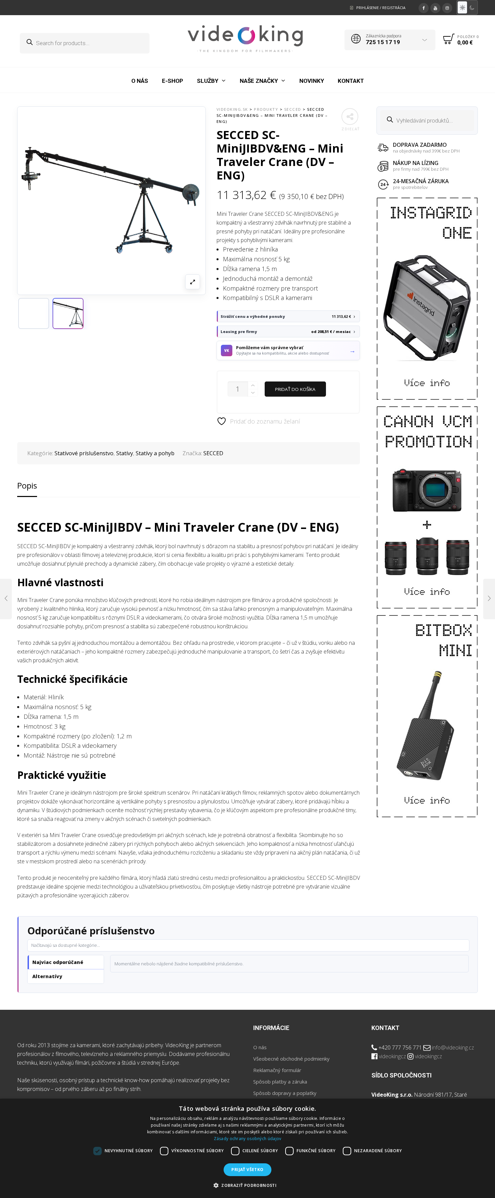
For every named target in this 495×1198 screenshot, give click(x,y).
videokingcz (392, 1056)
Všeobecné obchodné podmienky (291, 1058)
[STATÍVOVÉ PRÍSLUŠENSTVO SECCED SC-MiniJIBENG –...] (489, 599)
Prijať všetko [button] (247, 1169)
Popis (27, 485)
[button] (68, 313)
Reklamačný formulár (277, 1070)
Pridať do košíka (295, 389)
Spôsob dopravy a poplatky (285, 1093)
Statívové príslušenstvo (84, 453)
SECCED (213, 453)
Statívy (124, 453)
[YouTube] (435, 7)
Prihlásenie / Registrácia (380, 7)
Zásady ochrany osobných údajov (248, 1138)
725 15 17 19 (383, 42)
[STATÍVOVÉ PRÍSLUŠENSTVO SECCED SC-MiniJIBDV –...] (6, 599)
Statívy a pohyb (155, 453)
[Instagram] (447, 7)
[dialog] (247, 1148)
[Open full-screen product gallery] (192, 281)
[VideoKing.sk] (245, 38)
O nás (260, 1047)
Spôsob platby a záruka (280, 1081)
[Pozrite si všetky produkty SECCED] (33, 313)
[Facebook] (424, 7)
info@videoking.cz (453, 1047)
